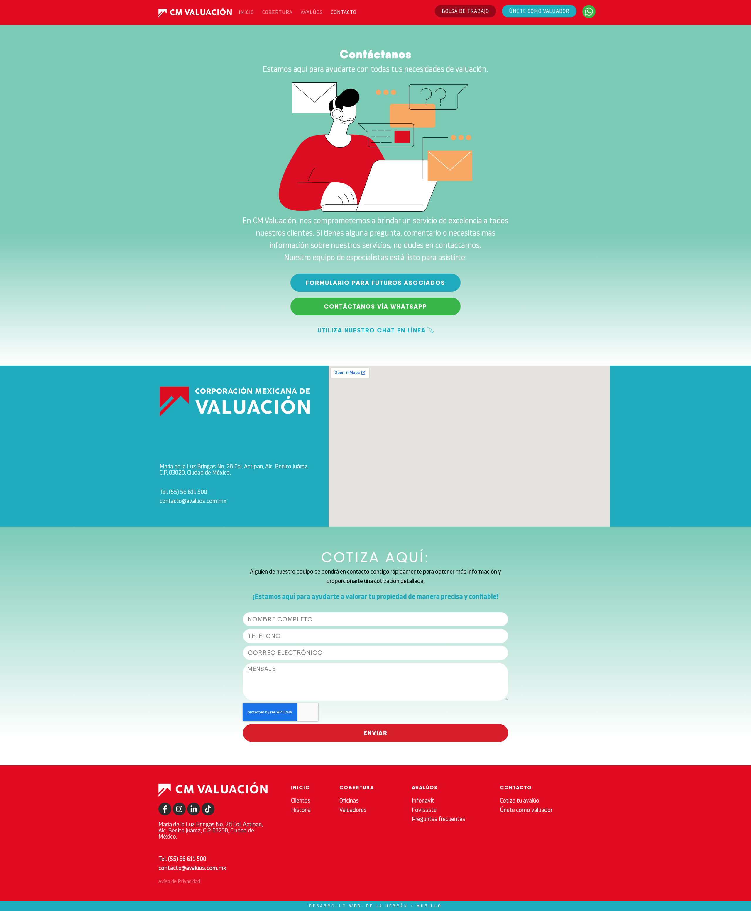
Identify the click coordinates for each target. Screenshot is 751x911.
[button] (375, 330)
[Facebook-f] (164, 809)
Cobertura (277, 12)
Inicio (246, 12)
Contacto (343, 12)
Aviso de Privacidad (179, 881)
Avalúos (312, 12)
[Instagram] (179, 809)
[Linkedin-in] (193, 809)
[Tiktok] (208, 809)
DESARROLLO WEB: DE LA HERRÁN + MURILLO (375, 906)
